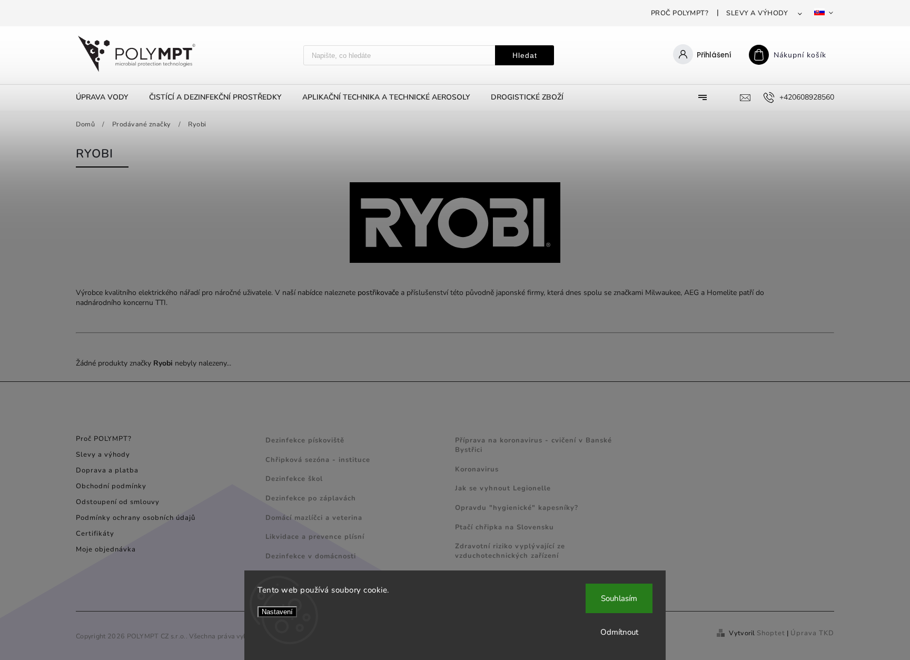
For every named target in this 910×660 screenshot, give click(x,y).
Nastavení (277, 612)
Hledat (524, 55)
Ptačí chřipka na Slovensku (504, 527)
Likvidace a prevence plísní (314, 536)
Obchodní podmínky (111, 486)
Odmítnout (619, 632)
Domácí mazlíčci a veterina (313, 518)
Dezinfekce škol (294, 479)
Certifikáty (95, 533)
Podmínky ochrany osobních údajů (135, 518)
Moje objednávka (106, 549)
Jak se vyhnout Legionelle (503, 488)
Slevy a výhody (757, 13)
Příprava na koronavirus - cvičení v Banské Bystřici (533, 445)
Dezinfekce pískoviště (304, 440)
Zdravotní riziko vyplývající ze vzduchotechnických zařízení (510, 550)
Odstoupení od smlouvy (118, 502)
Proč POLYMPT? (680, 13)
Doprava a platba (107, 470)
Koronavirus (477, 469)
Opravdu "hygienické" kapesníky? (516, 508)
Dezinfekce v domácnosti (310, 556)
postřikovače (378, 293)
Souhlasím (619, 598)
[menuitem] (107, 97)
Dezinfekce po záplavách (310, 498)
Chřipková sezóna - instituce (317, 460)
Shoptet (771, 633)
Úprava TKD (812, 633)
